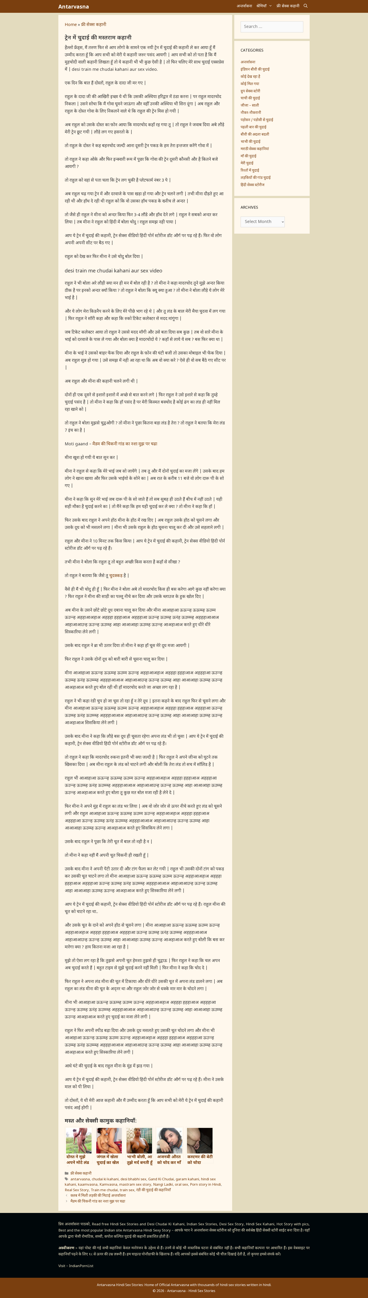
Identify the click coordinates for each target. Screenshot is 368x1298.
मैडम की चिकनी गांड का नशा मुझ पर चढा (124, 444)
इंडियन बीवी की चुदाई (255, 69)
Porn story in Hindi (205, 1184)
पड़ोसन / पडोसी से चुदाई (257, 120)
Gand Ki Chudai (161, 1179)
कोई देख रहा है (250, 77)
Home (71, 25)
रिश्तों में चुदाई (250, 170)
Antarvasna (73, 6)
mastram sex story (135, 1184)
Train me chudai (104, 1190)
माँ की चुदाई (248, 156)
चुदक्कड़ (115, 576)
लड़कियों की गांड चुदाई (256, 178)
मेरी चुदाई (247, 163)
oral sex (181, 1184)
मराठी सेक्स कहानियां (255, 149)
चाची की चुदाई (250, 98)
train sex (127, 1190)
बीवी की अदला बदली (255, 134)
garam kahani (187, 1179)
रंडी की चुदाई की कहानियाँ (153, 1190)
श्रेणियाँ (261, 6)
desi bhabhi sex (133, 1179)
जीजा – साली (250, 105)
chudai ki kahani (105, 1179)
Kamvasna (108, 1184)
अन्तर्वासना (244, 6)
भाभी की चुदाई (250, 142)
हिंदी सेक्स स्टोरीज (252, 185)
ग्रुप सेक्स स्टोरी (250, 91)
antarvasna (80, 1179)
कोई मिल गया (250, 84)
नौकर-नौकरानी (251, 113)
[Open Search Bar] (306, 6)
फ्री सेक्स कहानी (288, 6)
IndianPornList (81, 1266)
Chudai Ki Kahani (169, 1224)
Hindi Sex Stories (124, 1224)
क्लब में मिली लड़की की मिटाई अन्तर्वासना (98, 1196)
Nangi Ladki (163, 1184)
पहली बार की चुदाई (253, 127)
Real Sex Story (77, 1190)
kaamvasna (88, 1184)
